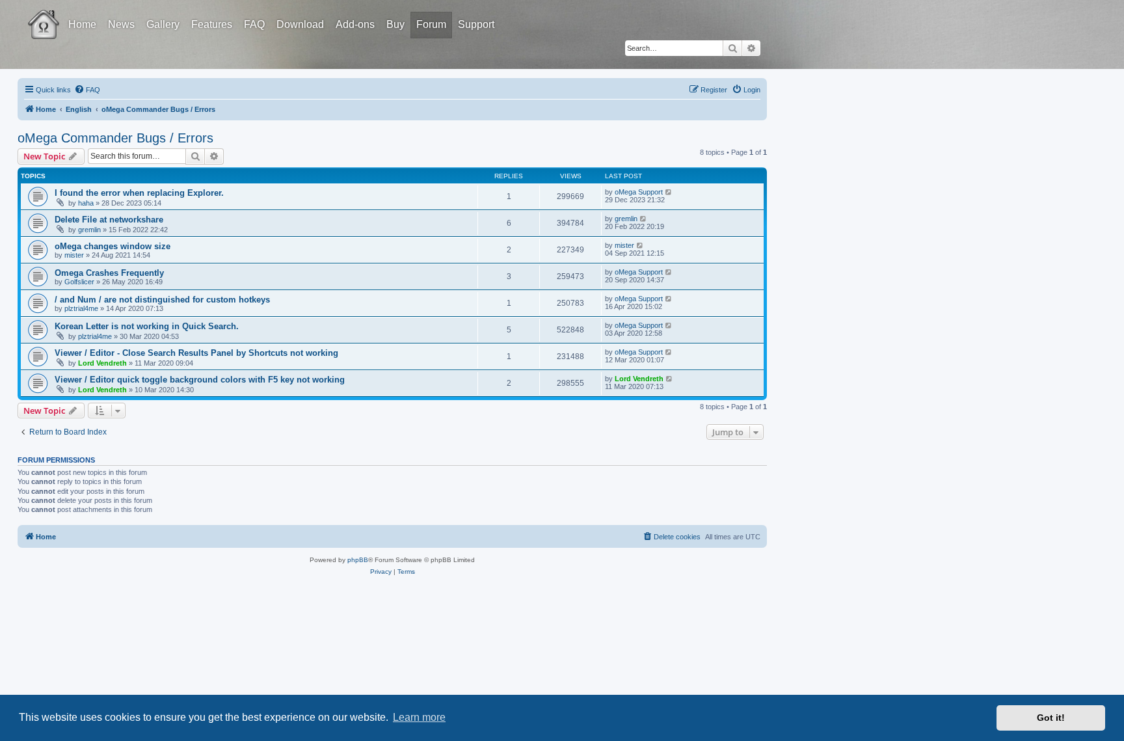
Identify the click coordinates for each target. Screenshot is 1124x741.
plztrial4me (81, 308)
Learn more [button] (419, 717)
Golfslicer (79, 282)
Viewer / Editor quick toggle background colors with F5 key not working (200, 379)
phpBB (357, 559)
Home (82, 24)
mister (74, 255)
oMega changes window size (112, 246)
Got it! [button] (1051, 717)
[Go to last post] (669, 192)
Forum (431, 24)
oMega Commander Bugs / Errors (115, 138)
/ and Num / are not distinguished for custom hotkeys (162, 299)
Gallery (163, 24)
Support (476, 24)
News (121, 24)
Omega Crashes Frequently (109, 273)
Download (300, 24)
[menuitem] (87, 90)
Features (211, 24)
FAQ (254, 24)
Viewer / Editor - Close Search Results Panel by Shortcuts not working (196, 353)
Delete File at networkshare (109, 219)
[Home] (55, 15)
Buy (395, 24)
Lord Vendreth (102, 363)
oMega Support (639, 192)
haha (86, 203)
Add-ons (355, 24)
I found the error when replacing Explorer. (139, 193)
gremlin (89, 230)
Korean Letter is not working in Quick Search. (147, 326)
